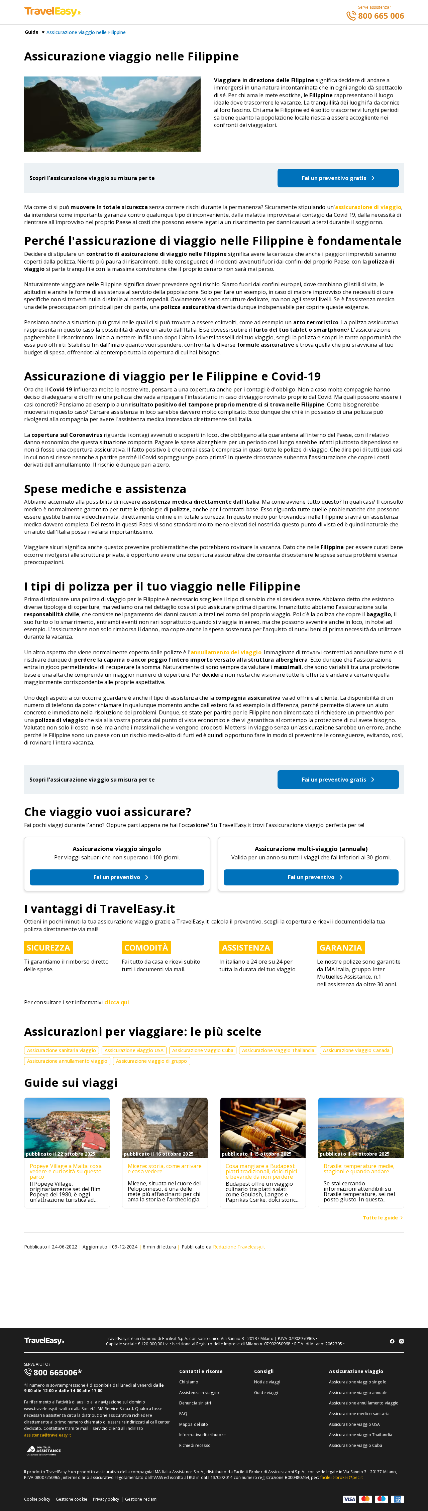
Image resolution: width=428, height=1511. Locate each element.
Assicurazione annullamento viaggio (364, 1403)
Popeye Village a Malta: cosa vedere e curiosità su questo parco (66, 1171)
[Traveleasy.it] (52, 14)
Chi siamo (188, 1382)
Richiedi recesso (195, 1445)
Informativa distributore (202, 1435)
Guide (32, 32)
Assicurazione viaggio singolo (117, 849)
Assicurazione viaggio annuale (358, 1392)
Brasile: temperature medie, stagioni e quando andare (359, 1168)
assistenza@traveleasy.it (47, 1435)
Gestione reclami (141, 1499)
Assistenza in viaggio (199, 1392)
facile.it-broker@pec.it (341, 1477)
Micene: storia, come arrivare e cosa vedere (165, 1168)
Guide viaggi (266, 1392)
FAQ (183, 1413)
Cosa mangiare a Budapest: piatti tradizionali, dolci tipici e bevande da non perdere (261, 1171)
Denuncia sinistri (195, 1403)
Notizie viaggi (267, 1382)
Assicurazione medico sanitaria (359, 1413)
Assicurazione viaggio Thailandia (360, 1435)
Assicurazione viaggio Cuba (355, 1445)
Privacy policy (106, 1499)
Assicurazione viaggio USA (354, 1424)
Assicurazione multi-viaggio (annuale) (311, 849)
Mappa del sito (193, 1424)
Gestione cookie (71, 1499)
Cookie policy (37, 1499)
